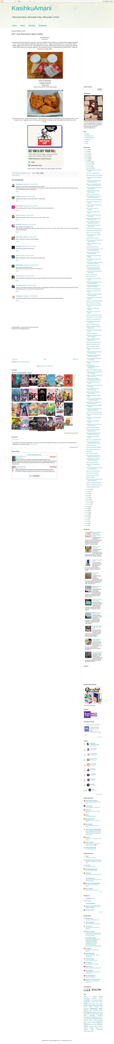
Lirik (101, 1006)
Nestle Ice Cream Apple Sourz (93, 319)
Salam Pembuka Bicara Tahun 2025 (93, 967)
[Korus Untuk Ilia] (68, 386)
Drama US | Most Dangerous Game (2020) (93, 226)
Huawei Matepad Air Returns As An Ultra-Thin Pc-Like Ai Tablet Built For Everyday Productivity (93, 934)
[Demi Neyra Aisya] (50, 400)
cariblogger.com (90, 898)
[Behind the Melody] (16, 401)
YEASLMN (18, 246)
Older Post (75, 359)
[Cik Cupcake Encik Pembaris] (42, 414)
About (22, 26)
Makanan (18, 175)
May (88, 495)
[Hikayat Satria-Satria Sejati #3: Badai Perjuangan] (50, 430)
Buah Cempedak (90, 477)
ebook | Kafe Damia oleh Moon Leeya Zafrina (93, 359)
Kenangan (89, 1005)
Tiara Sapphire (89, 888)
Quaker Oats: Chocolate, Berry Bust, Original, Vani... (93, 403)
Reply (17, 191)
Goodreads (87, 1001)
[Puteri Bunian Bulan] (16, 387)
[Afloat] (24, 415)
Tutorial (85, 1029)
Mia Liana (88, 865)
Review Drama (91, 1022)
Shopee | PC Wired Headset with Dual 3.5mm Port (94, 376)
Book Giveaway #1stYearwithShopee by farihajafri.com (92, 366)
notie (17, 276)
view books (100, 736)
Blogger (70, 1040)
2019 (86, 508)
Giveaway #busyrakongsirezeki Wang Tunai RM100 (94, 409)
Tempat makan (94, 1028)
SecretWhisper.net (90, 878)
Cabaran (94, 998)
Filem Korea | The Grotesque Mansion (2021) (93, 430)
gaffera (59, 1040)
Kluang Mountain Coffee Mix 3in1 (96, 640)
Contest (100, 998)
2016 (86, 515)
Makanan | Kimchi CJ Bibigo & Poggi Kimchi (93, 327)
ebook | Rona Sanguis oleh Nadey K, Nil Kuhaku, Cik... (93, 456)
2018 (86, 510)
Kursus (90, 1006)
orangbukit (88, 948)
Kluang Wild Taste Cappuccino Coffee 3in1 (97, 627)
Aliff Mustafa (19, 458)
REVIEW (87, 134)
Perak (85, 1018)
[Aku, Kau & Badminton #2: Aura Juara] (59, 386)
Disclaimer (43, 26)
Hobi (85, 1004)
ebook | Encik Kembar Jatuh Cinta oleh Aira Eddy (93, 286)
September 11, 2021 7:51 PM (26, 255)
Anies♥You (88, 809)
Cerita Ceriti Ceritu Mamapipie (93, 829)
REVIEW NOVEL (89, 136)
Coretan (87, 1000)
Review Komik (92, 1024)
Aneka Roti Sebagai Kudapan (93, 447)
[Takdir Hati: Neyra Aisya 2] (33, 400)
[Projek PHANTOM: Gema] (59, 402)
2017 (86, 513)
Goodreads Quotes (74, 447)
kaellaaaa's (88, 873)
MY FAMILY (88, 139)
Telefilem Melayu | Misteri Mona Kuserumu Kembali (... (94, 282)
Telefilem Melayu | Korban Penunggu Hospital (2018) (93, 379)
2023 (86, 156)
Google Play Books (96, 1001)
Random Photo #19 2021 (92, 238)
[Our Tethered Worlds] (24, 429)
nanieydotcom (19, 184)
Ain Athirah (19, 285)
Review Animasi (93, 1020)
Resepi (100, 1018)
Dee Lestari (34, 444)
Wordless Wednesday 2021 (93, 194)
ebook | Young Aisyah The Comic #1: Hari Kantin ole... (94, 468)
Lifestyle (96, 1006)
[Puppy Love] (59, 416)
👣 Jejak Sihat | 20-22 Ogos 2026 (97, 613)
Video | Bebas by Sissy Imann (93, 449)
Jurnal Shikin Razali (91, 938)
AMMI (87, 856)
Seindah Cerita (89, 918)
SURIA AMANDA (90, 922)
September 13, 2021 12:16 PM (26, 276)
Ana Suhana (89, 926)
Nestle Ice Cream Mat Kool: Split (94, 300)
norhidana (92, 769)
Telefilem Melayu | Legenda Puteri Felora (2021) (93, 459)
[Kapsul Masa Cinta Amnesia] (68, 400)
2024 (86, 154)
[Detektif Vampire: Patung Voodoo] (42, 430)
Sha (90, 727)
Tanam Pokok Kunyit (91, 445)
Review (86, 1020)
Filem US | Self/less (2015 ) (92, 324)
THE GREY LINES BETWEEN (93, 883)
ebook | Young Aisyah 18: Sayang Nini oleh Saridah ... (93, 442)
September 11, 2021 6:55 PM (30, 237)
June (88, 493)
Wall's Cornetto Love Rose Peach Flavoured (92, 389)
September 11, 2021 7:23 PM (29, 246)
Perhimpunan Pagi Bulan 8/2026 (96, 600)
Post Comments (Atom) (23, 361)
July (88, 491)
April (88, 497)
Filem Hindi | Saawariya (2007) (93, 342)
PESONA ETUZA (90, 910)
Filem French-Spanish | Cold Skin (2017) (93, 322)
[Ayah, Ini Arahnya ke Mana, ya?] (42, 400)
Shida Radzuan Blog (91, 847)
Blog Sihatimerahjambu (91, 800)
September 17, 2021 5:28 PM (30, 296)
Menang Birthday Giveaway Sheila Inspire (93, 191)
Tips (101, 1027)
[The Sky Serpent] (33, 415)
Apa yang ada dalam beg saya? (92, 919)
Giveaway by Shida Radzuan (93, 288)
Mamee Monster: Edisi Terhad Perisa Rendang (93, 219)
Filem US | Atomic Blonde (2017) (94, 484)
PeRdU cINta (19, 237)
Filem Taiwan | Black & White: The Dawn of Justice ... (93, 356)
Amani (95, 996)
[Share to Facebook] (41, 173)
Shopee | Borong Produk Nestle (94, 230)
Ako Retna (93, 774)
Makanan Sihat (88, 1010)
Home (14, 26)
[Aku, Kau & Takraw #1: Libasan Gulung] (42, 386)
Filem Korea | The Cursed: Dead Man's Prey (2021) (94, 480)
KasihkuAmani (32, 8)
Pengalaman (87, 1017)
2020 (86, 506)
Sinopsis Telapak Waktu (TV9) (92, 890)
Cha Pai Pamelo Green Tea (96, 547)
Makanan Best (96, 1008)
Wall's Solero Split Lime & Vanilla (94, 175)
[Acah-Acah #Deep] (24, 386)
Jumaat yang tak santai (91, 857)
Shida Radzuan (19, 265)
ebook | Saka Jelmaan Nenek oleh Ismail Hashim (93, 181)
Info (97, 1003)
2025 (86, 151)
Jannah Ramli (19, 206)
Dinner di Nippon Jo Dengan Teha (93, 807)
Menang (94, 1012)
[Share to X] (40, 173)
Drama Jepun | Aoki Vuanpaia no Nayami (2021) (94, 241)
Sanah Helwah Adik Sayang (91, 960)
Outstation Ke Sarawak (91, 866)
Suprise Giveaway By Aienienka (94, 412)
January (89, 504)
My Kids (92, 1014)
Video (92, 1029)
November (89, 164)
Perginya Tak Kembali (95, 574)
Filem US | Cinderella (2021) (93, 232)
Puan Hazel (93, 764)
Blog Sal (88, 837)
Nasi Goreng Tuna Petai (92, 462)
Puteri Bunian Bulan (21, 456)
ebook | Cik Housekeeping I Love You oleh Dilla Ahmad (94, 249)
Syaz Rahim (93, 748)
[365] (33, 385)
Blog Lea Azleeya (90, 931)
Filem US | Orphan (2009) (92, 346)
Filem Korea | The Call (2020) (93, 303)
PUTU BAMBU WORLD (91, 816)
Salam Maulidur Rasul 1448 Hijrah (93, 923)
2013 (86, 521)
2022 (86, 158)
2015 (86, 517)
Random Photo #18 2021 (92, 247)
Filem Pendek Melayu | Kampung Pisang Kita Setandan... (94, 263)
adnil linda (92, 779)
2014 (86, 519)
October (89, 166)
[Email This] (36, 173)
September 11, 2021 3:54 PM (28, 196)
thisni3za (92, 784)
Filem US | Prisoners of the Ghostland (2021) (92, 253)
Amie (17, 255)
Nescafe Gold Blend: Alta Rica (93, 482)
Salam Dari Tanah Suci (90, 977)
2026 (86, 149)
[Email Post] (33, 173)
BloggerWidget (98, 794)
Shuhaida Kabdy (90, 959)
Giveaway (100, 1000)
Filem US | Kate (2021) (91, 274)
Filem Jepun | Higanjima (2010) (94, 369)
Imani (89, 1003)
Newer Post (15, 359)
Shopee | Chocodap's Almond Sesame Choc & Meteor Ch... (94, 185)
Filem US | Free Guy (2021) (93, 173)
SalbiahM (18, 196)
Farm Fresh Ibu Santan (91, 453)
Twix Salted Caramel (97, 652)
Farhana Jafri (19, 296)
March (88, 499)
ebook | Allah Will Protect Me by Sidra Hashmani (94, 425)
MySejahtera (89, 451)
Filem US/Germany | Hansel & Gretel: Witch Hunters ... (93, 197)
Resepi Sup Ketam (90, 276)
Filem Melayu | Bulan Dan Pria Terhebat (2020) (93, 336)
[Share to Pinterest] (43, 173)
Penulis (100, 1017)
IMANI (86, 143)
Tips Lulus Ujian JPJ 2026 (91, 870)
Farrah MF (18, 224)
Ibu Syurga (88, 901)
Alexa (90, 996)
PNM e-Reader (89, 1015)
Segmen (100, 1026)
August (88, 489)
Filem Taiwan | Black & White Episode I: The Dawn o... (93, 433)
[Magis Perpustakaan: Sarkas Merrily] (16, 416)
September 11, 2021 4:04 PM (30, 206)
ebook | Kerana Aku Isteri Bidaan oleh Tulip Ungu (94, 372)
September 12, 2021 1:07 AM (31, 265)
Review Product (93, 1026)
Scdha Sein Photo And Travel (93, 979)
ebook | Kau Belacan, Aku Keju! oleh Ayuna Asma (94, 352)
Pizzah (17, 215)
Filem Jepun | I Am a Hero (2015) (94, 317)
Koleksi (94, 1005)
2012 (86, 523)
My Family (87, 1014)
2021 (86, 160)
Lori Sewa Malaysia (90, 903)
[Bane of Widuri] (68, 415)
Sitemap (31, 26)
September (89, 168)
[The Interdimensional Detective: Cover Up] (50, 415)
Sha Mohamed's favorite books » (71, 433)
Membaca (87, 1012)
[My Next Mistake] (33, 430)
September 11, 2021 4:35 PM (27, 215)
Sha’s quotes (15, 439)
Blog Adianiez (89, 966)
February (89, 502)
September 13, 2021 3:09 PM (29, 285)
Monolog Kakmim (90, 819)
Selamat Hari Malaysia (91, 333)
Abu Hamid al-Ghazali (21, 468)
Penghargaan (94, 1017)
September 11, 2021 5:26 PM (29, 224)
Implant (93, 1003)
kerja (92, 1031)
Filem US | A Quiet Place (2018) (94, 315)
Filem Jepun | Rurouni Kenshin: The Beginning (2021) (94, 399)
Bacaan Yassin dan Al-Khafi (93, 471)
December (89, 162)
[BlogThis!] (38, 173)
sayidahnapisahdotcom (91, 869)
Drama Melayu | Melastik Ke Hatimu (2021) (93, 392)
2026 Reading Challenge (93, 724)
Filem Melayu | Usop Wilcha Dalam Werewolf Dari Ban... (93, 268)
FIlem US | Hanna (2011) (92, 473)
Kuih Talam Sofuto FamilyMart (92, 964)
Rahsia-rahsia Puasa (21, 466)
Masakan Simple (97, 1010)
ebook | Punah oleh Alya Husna (94, 199)
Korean (97, 1005)
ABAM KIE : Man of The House (93, 860)
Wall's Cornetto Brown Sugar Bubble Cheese (93, 339)
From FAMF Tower (90, 953)
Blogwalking (87, 998)
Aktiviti (85, 996)
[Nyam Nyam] (68, 425)
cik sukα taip (89, 962)
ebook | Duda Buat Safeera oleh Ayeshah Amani (94, 188)
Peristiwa (89, 1018)
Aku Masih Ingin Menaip (91, 848)
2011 (86, 525)
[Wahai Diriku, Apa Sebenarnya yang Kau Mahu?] (50, 386)
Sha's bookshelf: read (21, 373)
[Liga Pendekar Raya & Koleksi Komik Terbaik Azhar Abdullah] (16, 429)
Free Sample (94, 1000)
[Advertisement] (45, 344)
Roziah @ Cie (93, 759)
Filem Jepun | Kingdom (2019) (93, 439)
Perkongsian (95, 1018)
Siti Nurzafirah (89, 970)
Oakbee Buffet (98, 1014)
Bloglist (100, 996)
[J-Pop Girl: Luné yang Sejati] (24, 401)
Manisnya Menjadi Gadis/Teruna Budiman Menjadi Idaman (96, 534)
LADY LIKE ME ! (90, 842)
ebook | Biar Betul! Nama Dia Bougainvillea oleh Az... (93, 222)
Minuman (99, 1012)
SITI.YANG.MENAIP (90, 975)
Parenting (100, 1015)
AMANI (86, 141)
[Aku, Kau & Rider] (59, 429)
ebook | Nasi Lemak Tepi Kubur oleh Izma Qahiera (94, 295)
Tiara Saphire (89, 824)
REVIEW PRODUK (89, 137)
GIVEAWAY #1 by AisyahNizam (93, 228)
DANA (87, 815)
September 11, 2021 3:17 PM (31, 184)
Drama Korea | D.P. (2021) (92, 475)
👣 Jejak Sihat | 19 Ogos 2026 (96, 587)
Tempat (86, 1028)
